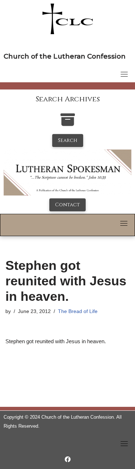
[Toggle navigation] (124, 74)
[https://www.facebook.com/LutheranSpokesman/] (68, 459)
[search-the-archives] (67, 123)
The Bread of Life (78, 311)
